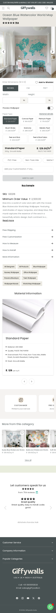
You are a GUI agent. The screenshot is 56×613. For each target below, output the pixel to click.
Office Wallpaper (30, 272)
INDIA (27, 577)
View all (28, 460)
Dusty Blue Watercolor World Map (13, 450)
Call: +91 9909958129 (28, 584)
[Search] (8, 8)
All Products (24, 266)
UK (21, 577)
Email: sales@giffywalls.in (28, 588)
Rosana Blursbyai (11, 278)
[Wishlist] (47, 8)
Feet (45, 88)
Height (31, 94)
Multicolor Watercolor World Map (37, 450)
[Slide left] (24, 381)
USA (15, 577)
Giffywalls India (31, 610)
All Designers (9, 266)
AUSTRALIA (37, 577)
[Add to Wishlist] (22, 433)
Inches (10, 88)
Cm (28, 88)
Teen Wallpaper (29, 278)
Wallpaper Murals (11, 284)
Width (6, 94)
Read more (8, 220)
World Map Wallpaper (31, 284)
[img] (28, 489)
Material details (46, 114)
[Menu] (3, 8)
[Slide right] (32, 381)
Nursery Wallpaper (11, 272)
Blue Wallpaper (39, 266)
